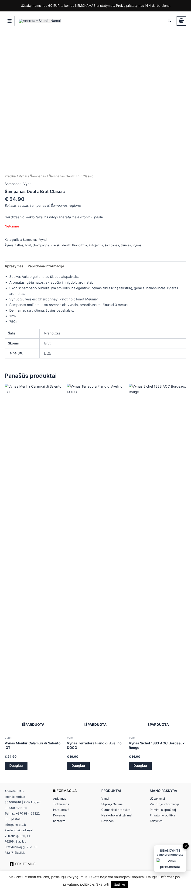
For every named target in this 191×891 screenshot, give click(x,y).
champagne (41, 245)
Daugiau (16, 766)
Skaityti (102, 884)
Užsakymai (157, 798)
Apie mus (59, 798)
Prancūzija (79, 245)
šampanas (112, 245)
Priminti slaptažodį (163, 810)
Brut (47, 343)
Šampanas (38, 176)
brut (28, 245)
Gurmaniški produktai (116, 810)
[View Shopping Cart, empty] (181, 21)
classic (56, 245)
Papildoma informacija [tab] (46, 266)
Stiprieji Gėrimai (112, 804)
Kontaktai (59, 821)
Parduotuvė (61, 810)
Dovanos (59, 815)
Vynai (23, 176)
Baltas (18, 245)
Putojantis (96, 245)
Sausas (126, 245)
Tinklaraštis (61, 804)
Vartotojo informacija (164, 804)
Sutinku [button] (119, 884)
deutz (66, 245)
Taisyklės (156, 821)
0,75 (47, 353)
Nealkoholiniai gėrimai (116, 815)
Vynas (137, 245)
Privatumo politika (162, 815)
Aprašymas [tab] (14, 266)
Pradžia (10, 176)
